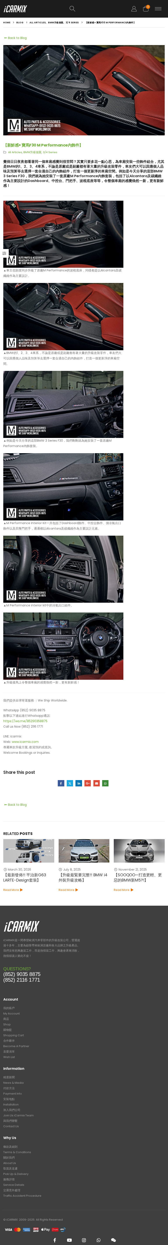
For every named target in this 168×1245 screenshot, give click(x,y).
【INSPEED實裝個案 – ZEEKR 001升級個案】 (138, 877)
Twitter (70, 783)
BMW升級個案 (32, 152)
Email (96, 783)
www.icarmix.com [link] (25, 742)
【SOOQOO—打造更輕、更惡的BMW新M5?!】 (83, 877)
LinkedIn (78, 783)
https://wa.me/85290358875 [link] (25, 721)
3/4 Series (50, 152)
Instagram (84, 1240)
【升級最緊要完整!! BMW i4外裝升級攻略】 (28, 877)
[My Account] (134, 8)
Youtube (69, 1240)
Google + (87, 783)
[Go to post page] (29, 851)
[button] (72, 9)
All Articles (15, 152)
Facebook (61, 783)
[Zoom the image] (21, 922)
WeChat (113, 1240)
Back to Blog (17, 38)
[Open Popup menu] (158, 8)
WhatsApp (105, 783)
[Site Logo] (15, 8)
